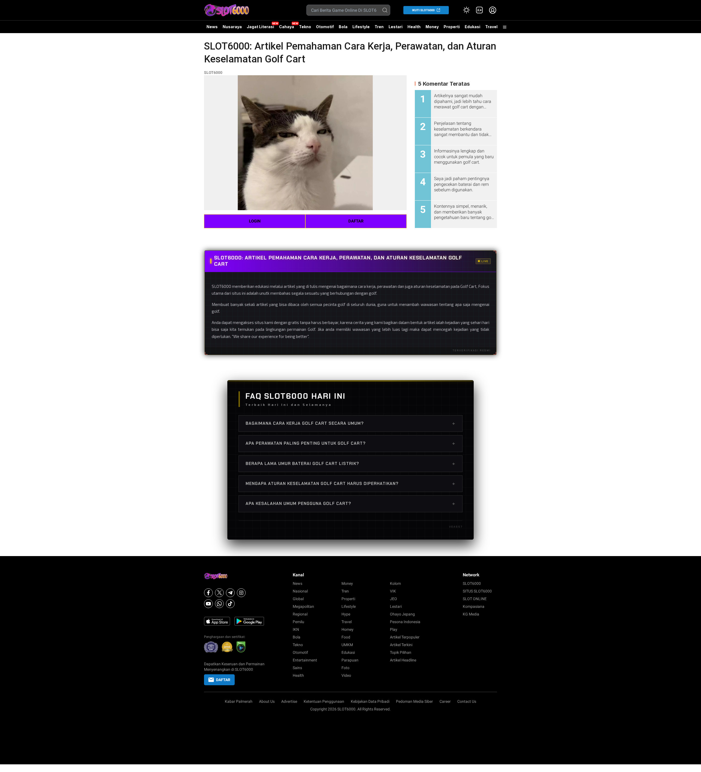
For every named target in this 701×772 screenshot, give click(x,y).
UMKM (347, 645)
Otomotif (325, 26)
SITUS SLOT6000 (477, 591)
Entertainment (305, 660)
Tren (379, 26)
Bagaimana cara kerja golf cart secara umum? (350, 423)
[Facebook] (208, 592)
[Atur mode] (466, 10)
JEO (393, 599)
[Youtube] (208, 603)
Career (445, 701)
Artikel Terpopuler (405, 637)
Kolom (395, 583)
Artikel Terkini (401, 645)
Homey (347, 629)
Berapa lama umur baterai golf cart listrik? (350, 463)
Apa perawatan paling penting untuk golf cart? (350, 443)
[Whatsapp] (219, 603)
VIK (393, 591)
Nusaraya (232, 26)
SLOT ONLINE (475, 599)
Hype (345, 614)
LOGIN (255, 221)
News (212, 26)
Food (345, 637)
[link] (479, 10)
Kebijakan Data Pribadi (370, 701)
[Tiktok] (230, 603)
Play (393, 629)
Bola (343, 26)
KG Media (471, 614)
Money (432, 26)
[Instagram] (241, 592)
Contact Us (466, 701)
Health (414, 26)
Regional (300, 614)
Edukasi (472, 26)
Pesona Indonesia (405, 622)
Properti (452, 26)
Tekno (305, 26)
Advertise (289, 701)
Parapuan (349, 660)
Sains (297, 668)
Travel (491, 26)
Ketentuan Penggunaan (324, 701)
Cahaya (286, 26)
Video (346, 675)
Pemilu (298, 622)
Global (298, 599)
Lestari (395, 28)
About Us (267, 701)
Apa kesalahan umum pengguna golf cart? (350, 503)
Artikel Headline (403, 660)
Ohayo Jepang (402, 614)
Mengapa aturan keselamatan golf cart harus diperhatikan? (350, 483)
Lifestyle (361, 26)
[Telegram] (230, 592)
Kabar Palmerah (238, 701)
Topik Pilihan (400, 652)
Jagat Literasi (260, 26)
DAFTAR (356, 221)
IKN (296, 629)
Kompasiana (473, 606)
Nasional (300, 591)
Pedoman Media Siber (414, 701)
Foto (345, 668)
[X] (219, 592)
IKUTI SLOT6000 (423, 10)
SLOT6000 (213, 72)
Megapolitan (303, 606)
